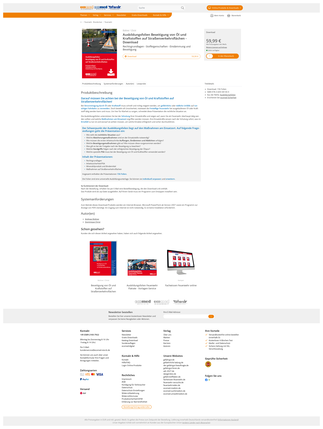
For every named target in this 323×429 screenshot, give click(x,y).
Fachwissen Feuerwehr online (181, 285)
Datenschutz (127, 387)
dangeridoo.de (169, 374)
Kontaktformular (87, 357)
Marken (166, 337)
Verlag (95, 15)
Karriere (166, 343)
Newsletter (121, 15)
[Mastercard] (93, 374)
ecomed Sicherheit (228, 97)
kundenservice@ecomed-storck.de (95, 350)
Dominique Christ (92, 222)
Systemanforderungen (113, 83)
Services (107, 15)
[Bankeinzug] (87, 374)
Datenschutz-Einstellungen (133, 390)
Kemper (181, 280)
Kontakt (125, 359)
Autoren (166, 346)
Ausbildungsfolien (228, 94)
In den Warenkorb (226, 56)
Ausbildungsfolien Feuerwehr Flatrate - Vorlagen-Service (142, 287)
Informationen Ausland (228, 419)
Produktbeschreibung (91, 83)
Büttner (126, 30)
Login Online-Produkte (131, 365)
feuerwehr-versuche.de (173, 382)
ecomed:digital (128, 346)
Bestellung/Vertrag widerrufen (137, 407)
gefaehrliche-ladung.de (173, 362)
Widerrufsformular (130, 396)
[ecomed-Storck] (100, 7)
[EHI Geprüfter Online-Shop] (208, 364)
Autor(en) (130, 83)
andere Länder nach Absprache (196, 422)
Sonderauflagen (128, 343)
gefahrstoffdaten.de (171, 376)
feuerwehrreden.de (171, 385)
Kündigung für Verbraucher (133, 384)
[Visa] (99, 374)
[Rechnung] (82, 374)
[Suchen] (182, 7)
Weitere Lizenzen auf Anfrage (216, 47)
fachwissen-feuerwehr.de (174, 379)
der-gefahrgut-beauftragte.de (176, 365)
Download (131, 56)
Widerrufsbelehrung (130, 393)
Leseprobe (141, 83)
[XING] (209, 379)
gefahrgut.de (168, 359)
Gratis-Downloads (139, 15)
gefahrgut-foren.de (171, 368)
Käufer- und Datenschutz (219, 343)
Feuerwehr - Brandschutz (93, 22)
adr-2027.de (168, 371)
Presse (166, 340)
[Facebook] (206, 379)
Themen (83, 15)
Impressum (127, 379)
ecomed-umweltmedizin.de (175, 393)
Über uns (167, 334)
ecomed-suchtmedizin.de (174, 391)
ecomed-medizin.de (172, 388)
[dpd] (83, 393)
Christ (133, 30)
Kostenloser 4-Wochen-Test (221, 340)
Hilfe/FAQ (126, 362)
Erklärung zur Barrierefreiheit (134, 401)
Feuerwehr (108, 22)
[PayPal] (84, 379)
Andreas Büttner (92, 219)
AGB (124, 381)
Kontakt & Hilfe (159, 15)
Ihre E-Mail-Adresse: (172, 312)
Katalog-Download (130, 340)
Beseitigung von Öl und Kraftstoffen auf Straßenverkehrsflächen (103, 288)
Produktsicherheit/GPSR (132, 399)
